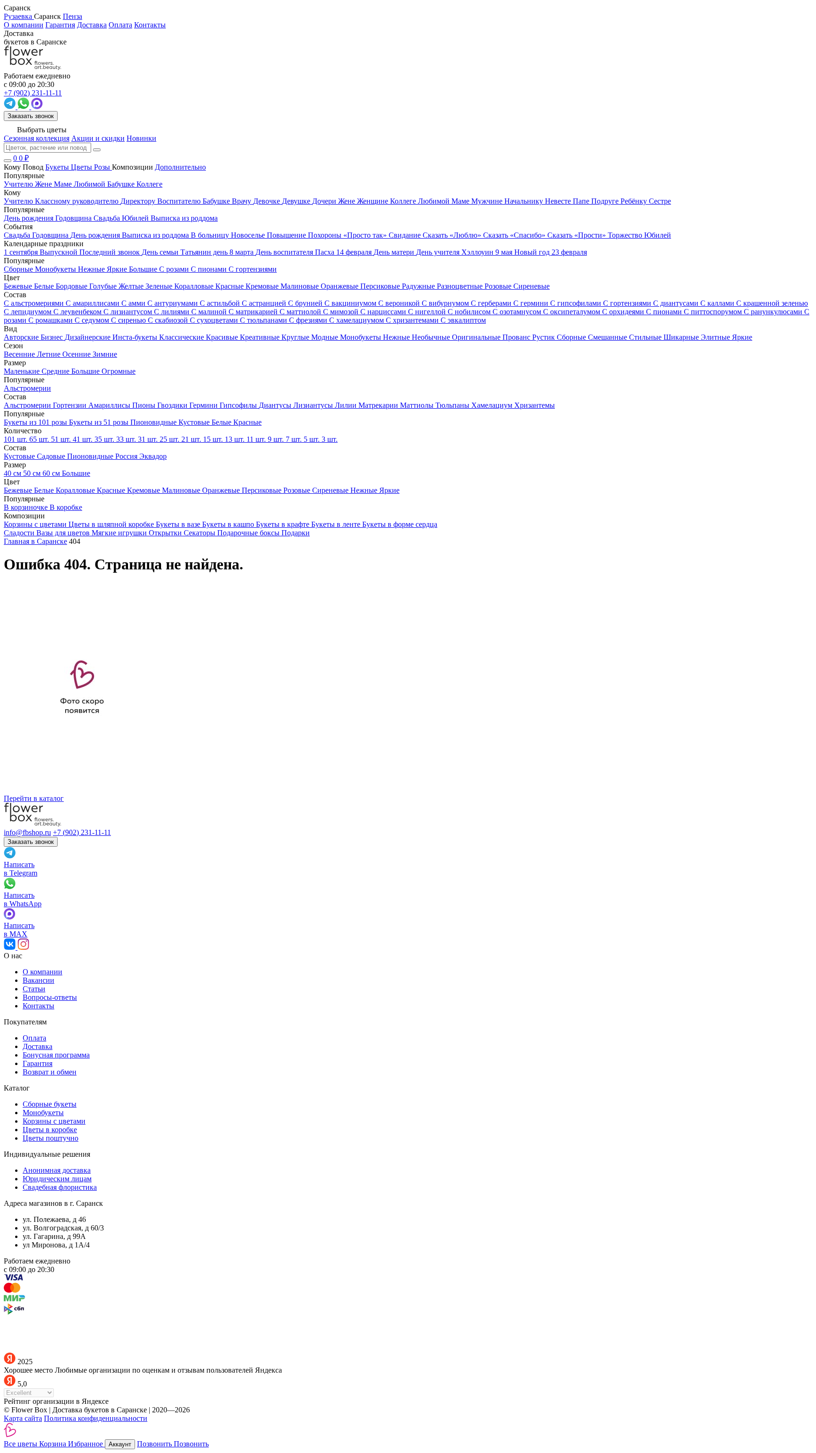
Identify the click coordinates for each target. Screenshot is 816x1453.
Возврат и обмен (49, 1072)
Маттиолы (417, 405)
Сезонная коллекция (36, 138)
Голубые (104, 286)
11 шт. (257, 439)
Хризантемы (534, 405)
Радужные (419, 286)
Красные (230, 286)
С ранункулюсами (774, 312)
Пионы (144, 405)
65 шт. (40, 439)
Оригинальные (477, 337)
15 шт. (214, 439)
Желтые (132, 286)
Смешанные (608, 337)
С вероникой (400, 303)
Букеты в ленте (336, 524)
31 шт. (149, 439)
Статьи (34, 989)
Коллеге (404, 201)
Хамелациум (492, 405)
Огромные (119, 371)
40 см (13, 473)
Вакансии (38, 980)
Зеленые (159, 286)
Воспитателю (180, 201)
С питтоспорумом (714, 312)
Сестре (660, 201)
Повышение (287, 235)
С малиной (210, 312)
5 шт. (313, 439)
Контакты (150, 25)
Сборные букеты (49, 1104)
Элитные (716, 337)
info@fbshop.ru (27, 832)
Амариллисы (110, 405)
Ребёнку (634, 201)
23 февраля (569, 252)
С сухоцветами (215, 320)
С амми (134, 303)
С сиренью (129, 320)
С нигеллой (428, 312)
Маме (461, 201)
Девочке (267, 201)
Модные (325, 337)
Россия (127, 456)
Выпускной (59, 252)
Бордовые (72, 286)
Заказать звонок (31, 116)
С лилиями (172, 312)
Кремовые (263, 286)
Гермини (204, 405)
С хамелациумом (357, 320)
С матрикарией (254, 312)
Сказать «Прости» (577, 235)
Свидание (406, 235)
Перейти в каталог (34, 798)
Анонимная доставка (57, 1170)
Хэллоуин (478, 252)
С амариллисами (93, 303)
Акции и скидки (98, 138)
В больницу (211, 235)
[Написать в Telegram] (10, 107)
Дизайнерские (88, 337)
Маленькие (23, 371)
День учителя (438, 252)
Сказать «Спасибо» (515, 235)
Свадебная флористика (60, 1187)
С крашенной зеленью (772, 303)
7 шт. (295, 439)
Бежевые (19, 286)
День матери (395, 252)
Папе (582, 201)
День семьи (161, 252)
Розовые (498, 286)
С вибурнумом (446, 303)
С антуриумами (173, 303)
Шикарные (682, 337)
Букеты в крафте (283, 524)
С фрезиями (309, 320)
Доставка (92, 25)
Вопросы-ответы (50, 997)
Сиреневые (531, 286)
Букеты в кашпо (229, 524)
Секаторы (200, 533)
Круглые (296, 337)
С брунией (306, 303)
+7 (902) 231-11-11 (82, 832)
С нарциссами (384, 312)
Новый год (533, 252)
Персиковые (381, 286)
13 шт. (235, 439)
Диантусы (276, 405)
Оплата (120, 25)
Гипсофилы (239, 405)
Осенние (77, 354)
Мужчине (487, 201)
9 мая (504, 252)
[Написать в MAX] (36, 107)
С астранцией (265, 303)
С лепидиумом (28, 312)
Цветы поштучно (50, 1138)
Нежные (397, 337)
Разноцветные (460, 286)
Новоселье (249, 235)
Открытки (166, 533)
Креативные (260, 337)
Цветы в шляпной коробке (112, 524)
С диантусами (676, 303)
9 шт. (277, 439)
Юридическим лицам (57, 1179)
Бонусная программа (56, 1055)
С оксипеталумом (572, 312)
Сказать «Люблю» (453, 235)
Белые (45, 286)
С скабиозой (169, 320)
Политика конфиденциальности (95, 1418)
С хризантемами (413, 320)
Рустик (544, 337)
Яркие (742, 337)
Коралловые (194, 286)
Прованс (517, 337)
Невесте (559, 201)
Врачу (242, 201)
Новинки (141, 138)
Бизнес (53, 337)
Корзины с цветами (36, 524)
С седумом (93, 320)
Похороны (325, 235)
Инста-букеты (135, 337)
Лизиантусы (314, 405)
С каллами (718, 303)
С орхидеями (624, 312)
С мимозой (341, 312)
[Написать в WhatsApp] (24, 107)
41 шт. (83, 439)
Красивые (223, 337)
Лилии (346, 405)
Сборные (572, 337)
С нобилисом (470, 312)
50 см (32, 473)
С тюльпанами (264, 320)
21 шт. (192, 439)
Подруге (605, 201)
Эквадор (153, 456)
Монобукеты (361, 337)
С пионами (665, 312)
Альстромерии (28, 405)
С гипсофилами (576, 303)
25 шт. (170, 439)
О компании (23, 25)
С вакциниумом (351, 303)
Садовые (52, 456)
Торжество (626, 235)
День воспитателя (285, 252)
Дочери (325, 201)
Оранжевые (340, 286)
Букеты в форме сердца (399, 524)
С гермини (531, 303)
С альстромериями (35, 303)
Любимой (434, 201)
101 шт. (16, 439)
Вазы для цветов (64, 533)
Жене (347, 201)
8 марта (242, 252)
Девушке (297, 201)
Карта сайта (23, 1418)
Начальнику (524, 201)
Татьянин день (205, 252)
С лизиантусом (128, 312)
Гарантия (60, 25)
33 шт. (127, 439)
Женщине (373, 201)
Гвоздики (173, 405)
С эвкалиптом (463, 320)
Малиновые (300, 286)
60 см (52, 473)
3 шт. (330, 439)
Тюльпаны (453, 405)
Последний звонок (110, 252)
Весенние (20, 354)
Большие (86, 371)
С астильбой (221, 303)
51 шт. (62, 439)
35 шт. (105, 439)
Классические (182, 337)
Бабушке (217, 201)
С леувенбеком (78, 312)
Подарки (295, 533)
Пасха (325, 252)
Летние (49, 354)
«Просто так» (366, 235)
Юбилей (657, 235)
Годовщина (51, 235)
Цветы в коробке (50, 1130)
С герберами (492, 303)
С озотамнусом (518, 312)
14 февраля (355, 252)
